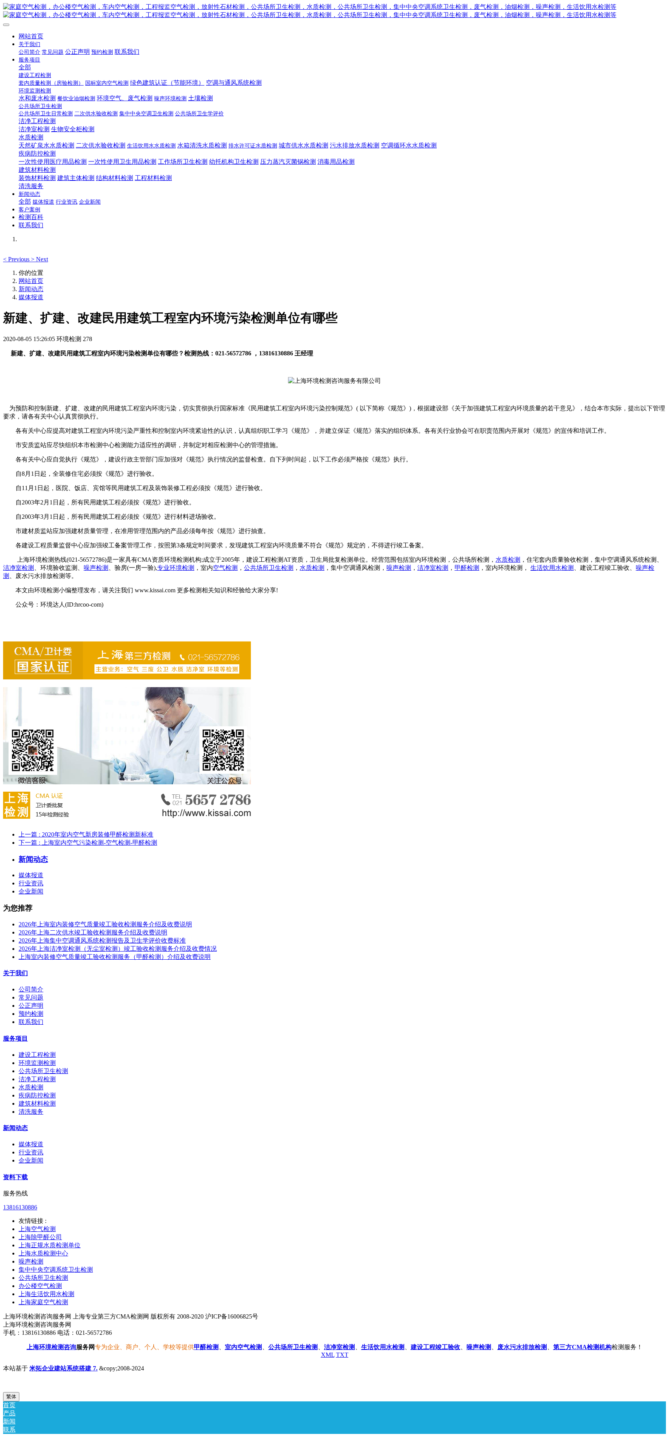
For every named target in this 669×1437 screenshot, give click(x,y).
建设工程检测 (37, 1054)
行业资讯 (31, 883)
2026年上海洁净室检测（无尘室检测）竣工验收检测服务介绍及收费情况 (118, 948)
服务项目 (15, 1038)
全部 (25, 67)
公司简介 (31, 989)
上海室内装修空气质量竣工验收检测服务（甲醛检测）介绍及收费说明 (115, 956)
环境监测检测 (37, 1063)
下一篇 (88, 842)
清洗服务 (31, 1111)
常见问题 (31, 997)
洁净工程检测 (37, 1079)
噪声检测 (96, 567)
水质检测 (508, 559)
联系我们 (31, 1022)
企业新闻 (31, 891)
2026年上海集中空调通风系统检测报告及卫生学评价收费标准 (102, 940)
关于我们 (15, 973)
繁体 (11, 1396)
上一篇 (86, 834)
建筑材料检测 (37, 1103)
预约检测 (31, 1013)
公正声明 (31, 1005)
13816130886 (20, 1207)
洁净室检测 (18, 567)
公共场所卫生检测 (268, 567)
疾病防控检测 (37, 1095)
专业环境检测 (175, 567)
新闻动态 (31, 289)
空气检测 (225, 567)
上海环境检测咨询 (51, 1347)
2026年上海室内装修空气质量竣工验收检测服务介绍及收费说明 (105, 924)
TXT (342, 1354)
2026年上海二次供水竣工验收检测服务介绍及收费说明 (93, 932)
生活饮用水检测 (552, 567)
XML (327, 1354)
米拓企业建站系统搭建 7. (63, 1368)
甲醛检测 (467, 567)
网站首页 (31, 36)
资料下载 (15, 1177)
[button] (17, 259)
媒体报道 (31, 297)
